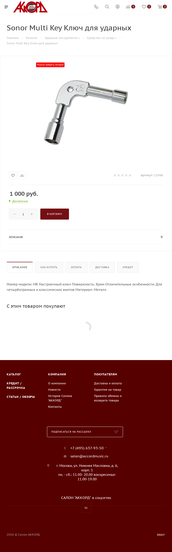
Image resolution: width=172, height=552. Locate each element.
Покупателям (105, 374)
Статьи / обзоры (21, 397)
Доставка (102, 267)
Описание (19, 267)
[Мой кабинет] (118, 7)
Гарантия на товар (107, 390)
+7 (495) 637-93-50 (87, 448)
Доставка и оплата (108, 383)
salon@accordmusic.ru (89, 456)
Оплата (76, 267)
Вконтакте (86, 508)
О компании (57, 383)
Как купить (49, 267)
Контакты (55, 407)
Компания (57, 374)
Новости (54, 390)
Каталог (14, 374)
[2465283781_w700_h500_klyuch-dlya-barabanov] (86, 112)
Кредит (128, 267)
